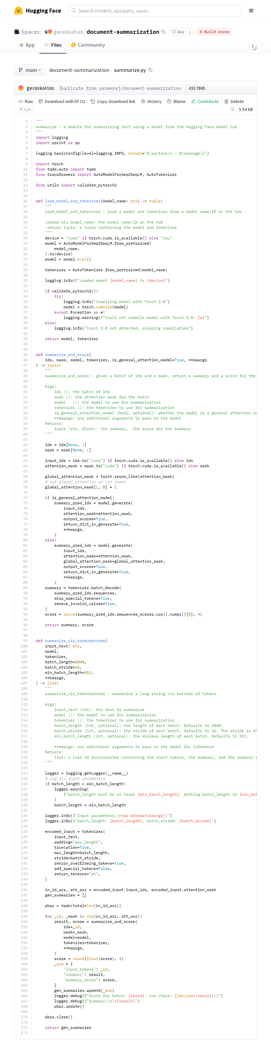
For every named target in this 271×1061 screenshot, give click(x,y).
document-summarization (123, 31)
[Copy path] (150, 70)
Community (91, 44)
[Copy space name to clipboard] (163, 32)
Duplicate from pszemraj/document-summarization (120, 88)
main (31, 70)
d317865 (197, 88)
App (30, 44)
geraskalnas (68, 31)
